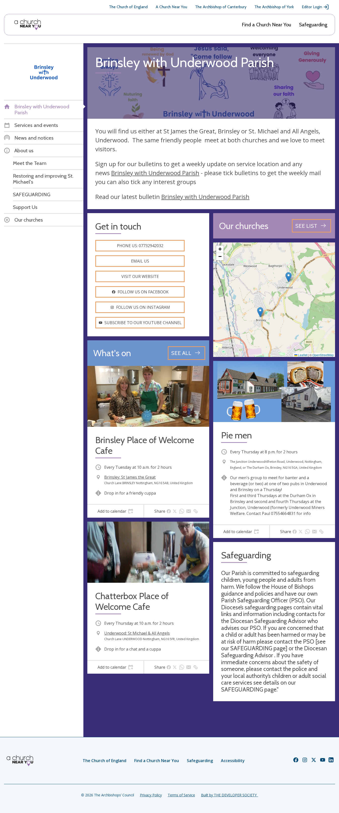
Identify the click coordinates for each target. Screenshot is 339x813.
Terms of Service (181, 795)
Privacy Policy (151, 795)
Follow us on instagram (143, 307)
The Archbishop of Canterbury (220, 6)
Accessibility (233, 760)
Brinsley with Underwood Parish (155, 173)
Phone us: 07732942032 (140, 245)
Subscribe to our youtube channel (143, 322)
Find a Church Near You (266, 25)
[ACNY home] (27, 24)
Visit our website (140, 276)
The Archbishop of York (274, 6)
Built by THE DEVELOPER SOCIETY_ (229, 795)
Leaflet (302, 355)
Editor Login (312, 6)
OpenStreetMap (323, 355)
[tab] (115, 511)
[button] (288, 277)
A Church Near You (171, 6)
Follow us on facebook (143, 292)
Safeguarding (313, 25)
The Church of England (128, 6)
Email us (140, 261)
